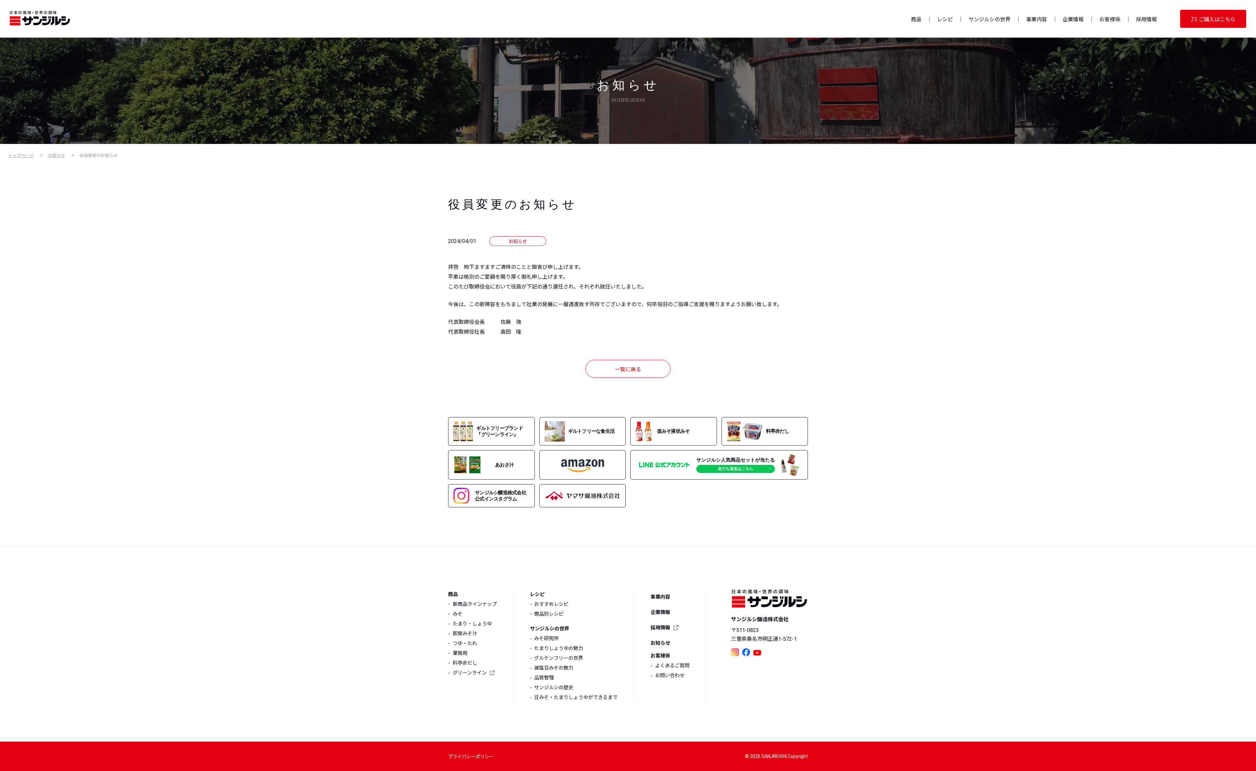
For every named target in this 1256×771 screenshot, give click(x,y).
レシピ (945, 19)
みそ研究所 (546, 638)
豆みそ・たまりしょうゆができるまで (576, 697)
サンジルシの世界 (989, 19)
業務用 (460, 653)
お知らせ (56, 155)
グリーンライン (470, 673)
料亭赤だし (465, 663)
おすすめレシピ (551, 604)
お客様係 (1109, 19)
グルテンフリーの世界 (558, 658)
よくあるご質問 (672, 666)
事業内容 (1036, 19)
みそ (457, 614)
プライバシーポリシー (471, 756)
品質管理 (544, 678)
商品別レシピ (549, 614)
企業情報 (1073, 19)
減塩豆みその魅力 (553, 668)
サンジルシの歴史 (553, 688)
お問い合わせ (670, 675)
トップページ (21, 155)
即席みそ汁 (465, 634)
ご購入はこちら (1217, 19)
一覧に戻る (628, 369)
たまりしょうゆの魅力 (558, 648)
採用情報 (1146, 19)
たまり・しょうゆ (472, 624)
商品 (916, 19)
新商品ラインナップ (475, 604)
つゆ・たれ (465, 643)
